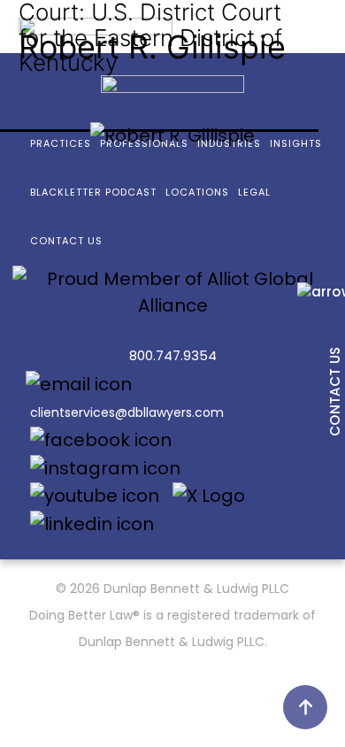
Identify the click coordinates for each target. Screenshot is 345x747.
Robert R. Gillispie (152, 46)
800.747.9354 (173, 355)
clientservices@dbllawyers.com (127, 412)
